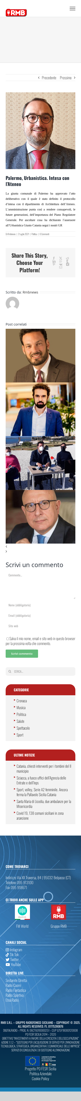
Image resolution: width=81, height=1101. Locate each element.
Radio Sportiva (15, 995)
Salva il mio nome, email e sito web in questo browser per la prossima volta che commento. (40, 641)
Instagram (15, 949)
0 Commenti (44, 234)
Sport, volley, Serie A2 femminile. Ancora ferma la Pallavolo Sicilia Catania (42, 792)
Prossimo (66, 77)
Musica (21, 707)
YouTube (15, 964)
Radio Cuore (13, 985)
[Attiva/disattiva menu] (72, 8)
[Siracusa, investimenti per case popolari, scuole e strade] (40, 331)
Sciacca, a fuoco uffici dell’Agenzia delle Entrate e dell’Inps (41, 780)
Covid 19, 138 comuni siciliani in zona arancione (40, 815)
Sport (20, 734)
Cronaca (22, 700)
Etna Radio (12, 1000)
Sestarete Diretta (16, 980)
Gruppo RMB (59, 926)
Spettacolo (23, 727)
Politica (34, 234)
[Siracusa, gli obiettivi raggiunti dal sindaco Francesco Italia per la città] (40, 438)
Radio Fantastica (16, 990)
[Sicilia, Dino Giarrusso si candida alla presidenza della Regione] (40, 385)
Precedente (49, 77)
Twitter (14, 959)
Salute (20, 721)
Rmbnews (12, 234)
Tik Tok (14, 954)
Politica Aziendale (41, 1073)
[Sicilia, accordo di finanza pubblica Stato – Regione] (40, 492)
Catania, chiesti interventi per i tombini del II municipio (44, 768)
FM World (22, 926)
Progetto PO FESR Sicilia (40, 1068)
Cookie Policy (40, 1078)
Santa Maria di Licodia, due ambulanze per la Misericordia (44, 803)
